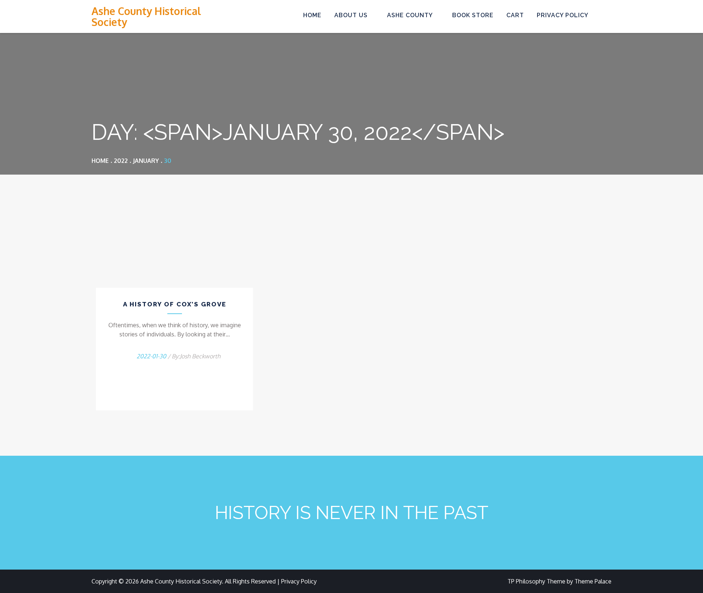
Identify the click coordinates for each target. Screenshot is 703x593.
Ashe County (410, 15)
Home (312, 15)
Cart (515, 15)
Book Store (473, 15)
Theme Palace (592, 581)
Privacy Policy (562, 15)
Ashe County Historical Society (146, 16)
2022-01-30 (151, 356)
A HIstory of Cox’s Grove (174, 304)
